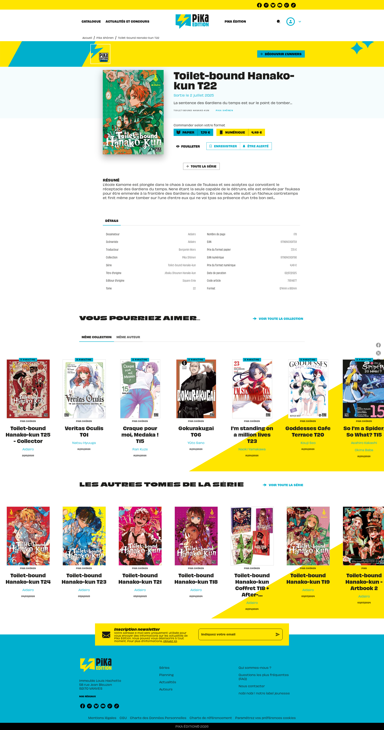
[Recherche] (279, 22)
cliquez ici (170, 641)
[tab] (91, 21)
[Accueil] (192, 21)
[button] (281, 54)
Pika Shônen (105, 37)
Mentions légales (102, 718)
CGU (123, 718)
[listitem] (259, 5)
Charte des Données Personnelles (158, 718)
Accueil (87, 37)
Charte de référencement (211, 718)
